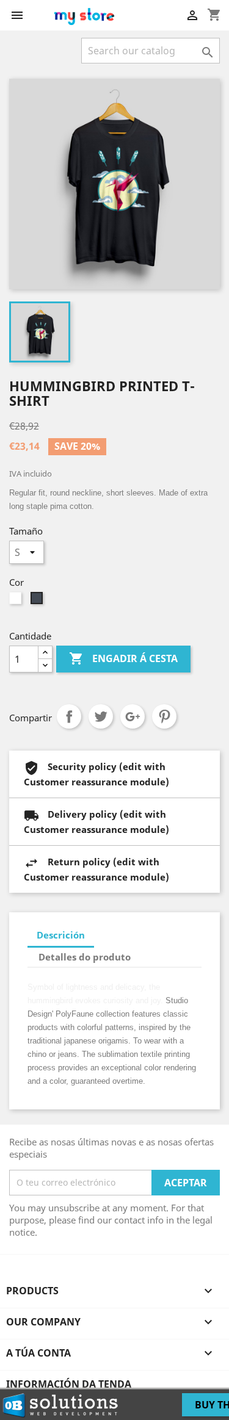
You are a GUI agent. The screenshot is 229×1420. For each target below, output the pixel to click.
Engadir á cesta (123, 658)
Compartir (69, 716)
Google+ (132, 716)
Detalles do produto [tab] (84, 957)
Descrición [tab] (61, 935)
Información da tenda (68, 1384)
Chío (101, 716)
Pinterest (164, 716)
